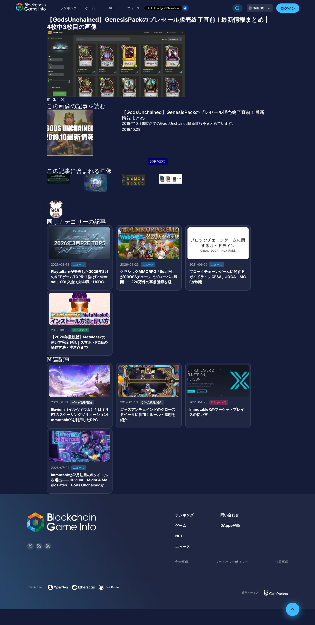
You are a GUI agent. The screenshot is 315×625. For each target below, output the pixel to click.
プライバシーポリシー (232, 562)
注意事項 (281, 562)
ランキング (68, 8)
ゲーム (90, 8)
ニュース (182, 546)
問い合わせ (229, 515)
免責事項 (181, 562)
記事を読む (157, 161)
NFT (112, 8)
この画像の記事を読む (76, 106)
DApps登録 (230, 525)
